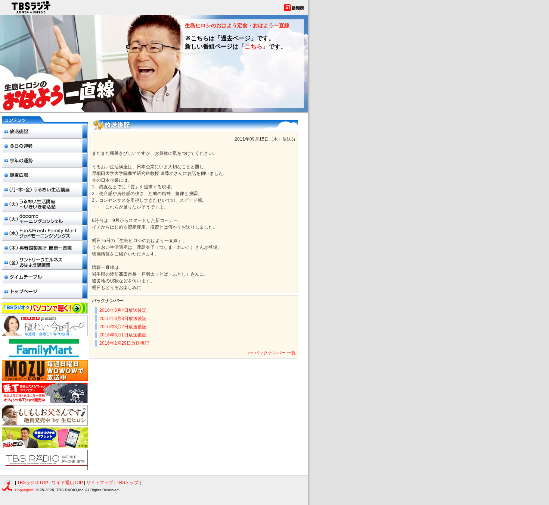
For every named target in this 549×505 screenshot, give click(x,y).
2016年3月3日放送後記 (122, 318)
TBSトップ (128, 482)
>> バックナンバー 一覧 (272, 352)
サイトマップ (100, 482)
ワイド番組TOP (67, 482)
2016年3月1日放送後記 (122, 335)
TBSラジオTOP (32, 482)
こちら (254, 46)
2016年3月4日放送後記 (122, 310)
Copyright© (25, 490)
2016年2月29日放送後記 (124, 343)
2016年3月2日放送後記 (122, 326)
